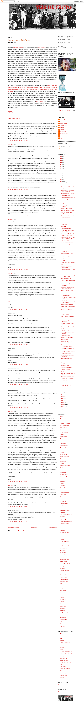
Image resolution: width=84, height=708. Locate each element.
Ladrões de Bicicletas (64, 541)
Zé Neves (61, 137)
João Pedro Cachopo (63, 123)
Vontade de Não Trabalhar (66, 208)
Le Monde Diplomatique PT (66, 653)
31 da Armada (63, 418)
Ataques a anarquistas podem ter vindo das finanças (68, 216)
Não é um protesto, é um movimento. (66, 284)
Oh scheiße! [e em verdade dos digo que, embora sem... (67, 324)
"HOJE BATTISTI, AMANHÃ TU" (65, 110)
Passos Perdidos (63, 577)
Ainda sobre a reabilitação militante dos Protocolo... (67, 359)
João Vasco (10, 144)
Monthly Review (63, 656)
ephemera (62, 640)
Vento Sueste (63, 617)
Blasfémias (62, 467)
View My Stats (61, 685)
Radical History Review (65, 668)
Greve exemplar (64, 221)
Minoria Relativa (63, 561)
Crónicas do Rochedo (64, 492)
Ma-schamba (63, 550)
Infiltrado (63, 201)
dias (39, 47)
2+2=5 (61, 416)
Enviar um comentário (13, 525)
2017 (61, 169)
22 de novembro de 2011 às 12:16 (18, 521)
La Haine (62, 647)
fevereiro (63, 404)
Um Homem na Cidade (65, 612)
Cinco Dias (62, 485)
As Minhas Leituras (64, 454)
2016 (61, 171)
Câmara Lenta (63, 494)
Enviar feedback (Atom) (19, 530)
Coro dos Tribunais (64, 488)
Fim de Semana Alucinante (66, 521)
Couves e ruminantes (65, 195)
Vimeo (67, 112)
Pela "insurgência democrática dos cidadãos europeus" (68, 298)
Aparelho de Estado (64, 450)
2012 (61, 179)
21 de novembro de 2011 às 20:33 (18, 364)
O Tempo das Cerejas (64, 570)
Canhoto (62, 479)
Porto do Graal (63, 590)
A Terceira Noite (63, 436)
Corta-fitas (62, 490)
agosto (62, 392)
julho (62, 394)
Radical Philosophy (64, 671)
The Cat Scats (63, 606)
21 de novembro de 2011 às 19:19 (18, 298)
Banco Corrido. (63, 461)
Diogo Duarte (61, 121)
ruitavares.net (63, 599)
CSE (61, 638)
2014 (61, 175)
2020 (61, 162)
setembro (63, 390)
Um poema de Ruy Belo (66, 228)
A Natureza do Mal (64, 432)
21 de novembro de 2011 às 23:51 (18, 481)
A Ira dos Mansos (63, 427)
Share (10, 111)
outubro (63, 388)
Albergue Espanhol (64, 445)
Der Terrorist (63, 505)
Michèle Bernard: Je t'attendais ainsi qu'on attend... (67, 191)
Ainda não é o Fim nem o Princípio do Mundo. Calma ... (68, 275)
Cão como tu (62, 497)
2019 (61, 164)
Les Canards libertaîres (65, 546)
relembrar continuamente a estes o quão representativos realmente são (42, 87)
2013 (61, 177)
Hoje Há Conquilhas (64, 523)
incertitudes (62, 526)
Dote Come (62, 512)
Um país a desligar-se (65, 369)
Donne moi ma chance (64, 510)
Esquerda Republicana (18, 47)
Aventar (61, 459)
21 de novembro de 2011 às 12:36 (18, 140)
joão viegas (61, 138)
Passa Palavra (61, 112)
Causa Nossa (62, 481)
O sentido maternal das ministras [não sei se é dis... (68, 250)
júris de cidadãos (39, 101)
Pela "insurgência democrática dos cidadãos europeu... (68, 294)
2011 (61, 181)
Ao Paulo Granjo (64, 339)
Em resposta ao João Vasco (19, 40)
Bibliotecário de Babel (65, 465)
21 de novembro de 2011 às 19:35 (18, 344)
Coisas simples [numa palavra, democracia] (67, 231)
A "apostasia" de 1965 (65, 365)
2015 (61, 173)
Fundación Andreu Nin (65, 642)
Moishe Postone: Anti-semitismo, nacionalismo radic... (68, 352)
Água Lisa (62, 626)
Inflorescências (63, 528)
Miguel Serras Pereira (63, 133)
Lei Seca (62, 543)
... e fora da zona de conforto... (67, 242)
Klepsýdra (62, 539)
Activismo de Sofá (64, 441)
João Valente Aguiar (63, 125)
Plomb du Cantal (63, 586)
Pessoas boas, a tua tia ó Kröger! (68, 262)
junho (62, 396)
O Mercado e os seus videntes (67, 273)
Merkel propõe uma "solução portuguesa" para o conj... (67, 254)
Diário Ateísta (63, 508)
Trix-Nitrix (62, 610)
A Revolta (62, 434)
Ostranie (62, 572)
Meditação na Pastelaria (65, 559)
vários (42, 47)
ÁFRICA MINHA (64, 624)
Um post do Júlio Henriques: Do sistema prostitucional (67, 234)
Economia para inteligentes (67, 337)
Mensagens (62, 146)
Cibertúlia (62, 483)
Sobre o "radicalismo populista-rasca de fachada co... (67, 317)
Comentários (63, 149)
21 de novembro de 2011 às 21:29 (18, 407)
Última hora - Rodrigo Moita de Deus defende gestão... (67, 287)
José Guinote (61, 127)
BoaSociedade (63, 472)
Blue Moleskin (63, 470)
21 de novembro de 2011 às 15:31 (18, 189)
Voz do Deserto (63, 619)
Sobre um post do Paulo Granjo (67, 210)
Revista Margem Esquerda (65, 673)
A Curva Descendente (64, 425)
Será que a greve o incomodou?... (68, 203)
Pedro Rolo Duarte (64, 581)
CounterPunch (63, 636)
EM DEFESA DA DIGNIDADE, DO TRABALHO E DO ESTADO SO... (68, 239)
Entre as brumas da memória (66, 514)
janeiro (63, 406)
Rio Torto (62, 597)
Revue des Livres (63, 675)
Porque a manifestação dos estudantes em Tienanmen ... (67, 345)
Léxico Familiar (63, 548)
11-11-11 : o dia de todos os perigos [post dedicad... (68, 301)
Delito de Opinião (64, 503)
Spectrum (62, 601)
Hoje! (62, 264)
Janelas (61, 534)
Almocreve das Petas (64, 447)
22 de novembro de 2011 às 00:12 (18, 506)
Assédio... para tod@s (64, 456)
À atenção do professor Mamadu (67, 219)
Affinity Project (63, 633)
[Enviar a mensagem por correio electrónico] (14, 112)
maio (62, 398)
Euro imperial (64, 226)
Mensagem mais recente (13, 527)
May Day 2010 (63, 557)
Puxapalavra (62, 595)
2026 (61, 156)
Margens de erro (63, 554)
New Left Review (64, 660)
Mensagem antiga (53, 527)
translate (62, 677)
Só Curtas (62, 604)
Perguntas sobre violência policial (68, 193)
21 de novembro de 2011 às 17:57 (18, 216)
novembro (63, 185)
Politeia (61, 588)
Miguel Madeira (62, 131)
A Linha (62, 430)
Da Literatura (63, 501)
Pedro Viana (11, 219)
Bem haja (62, 463)
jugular (61, 537)
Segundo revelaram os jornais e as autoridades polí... (68, 198)
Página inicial (34, 527)
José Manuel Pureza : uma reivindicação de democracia (67, 342)
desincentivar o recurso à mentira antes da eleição (19, 89)
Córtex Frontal (63, 499)
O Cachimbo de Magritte (65, 563)
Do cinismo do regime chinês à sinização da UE (67, 320)
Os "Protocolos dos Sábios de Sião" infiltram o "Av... (67, 384)
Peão (61, 583)
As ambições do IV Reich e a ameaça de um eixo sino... (67, 310)
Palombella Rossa (64, 575)
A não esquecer (64, 382)
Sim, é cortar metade (65, 335)
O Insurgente (62, 566)
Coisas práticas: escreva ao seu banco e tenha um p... (67, 349)
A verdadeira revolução (66, 244)
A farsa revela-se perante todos (67, 376)
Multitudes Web (63, 658)
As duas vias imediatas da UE (67, 326)
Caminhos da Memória (65, 476)
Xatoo (61, 621)
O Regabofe (62, 568)
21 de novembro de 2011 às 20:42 (18, 384)
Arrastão (62, 452)
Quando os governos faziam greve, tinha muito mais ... (68, 213)
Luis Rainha (61, 129)
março (62, 402)
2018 (61, 167)
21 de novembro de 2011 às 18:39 (18, 269)
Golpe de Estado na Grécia (66, 367)
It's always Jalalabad (64, 532)
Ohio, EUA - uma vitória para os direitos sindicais (67, 313)
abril (62, 400)
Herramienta (62, 645)
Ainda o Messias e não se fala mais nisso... (67, 291)
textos (44, 47)
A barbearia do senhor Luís (65, 421)
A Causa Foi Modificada (65, 423)
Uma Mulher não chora (65, 615)
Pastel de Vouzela (64, 579)
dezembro (63, 183)
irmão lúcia (62, 530)
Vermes (62, 371)
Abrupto (61, 438)
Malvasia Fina (63, 552)
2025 (61, 158)
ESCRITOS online (64, 517)
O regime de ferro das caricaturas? (68, 248)
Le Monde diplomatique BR (66, 651)
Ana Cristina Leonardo (63, 119)
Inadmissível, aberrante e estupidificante (66, 266)
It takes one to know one (66, 278)
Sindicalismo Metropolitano (67, 304)
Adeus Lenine (63, 443)
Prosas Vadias (63, 592)
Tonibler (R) (62, 608)
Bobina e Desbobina (64, 474)
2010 (61, 409)
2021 (61, 160)
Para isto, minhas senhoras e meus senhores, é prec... (68, 281)
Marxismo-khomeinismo (66, 257)
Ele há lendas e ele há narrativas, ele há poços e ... (68, 329)
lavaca (61, 649)
